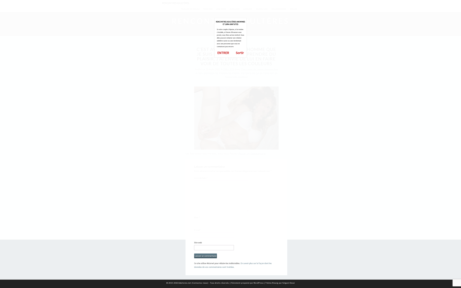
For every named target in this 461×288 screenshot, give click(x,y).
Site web (198, 242)
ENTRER (223, 53)
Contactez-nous (199, 283)
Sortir (240, 53)
